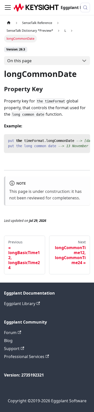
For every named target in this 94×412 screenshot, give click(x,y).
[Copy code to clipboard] (84, 140)
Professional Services (24, 356)
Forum (10, 332)
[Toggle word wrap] (74, 140)
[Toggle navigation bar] (8, 7)
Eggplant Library (19, 303)
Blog (8, 340)
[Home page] (9, 23)
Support (12, 348)
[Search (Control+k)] (85, 7)
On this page (19, 60)
